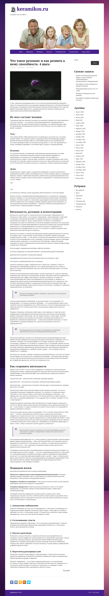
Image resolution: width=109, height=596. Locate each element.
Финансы (40, 52)
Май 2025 (79, 153)
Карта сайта (86, 52)
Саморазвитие (60, 52)
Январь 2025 (80, 164)
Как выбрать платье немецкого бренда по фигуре (86, 85)
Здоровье (29, 52)
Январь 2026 (80, 131)
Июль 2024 (79, 175)
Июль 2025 (79, 148)
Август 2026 (80, 112)
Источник (66, 570)
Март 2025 (79, 159)
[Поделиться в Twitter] (28, 582)
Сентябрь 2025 (81, 142)
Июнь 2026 (79, 117)
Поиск (76, 60)
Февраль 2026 (80, 128)
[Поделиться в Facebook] (11, 582)
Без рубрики (80, 190)
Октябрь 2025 (80, 139)
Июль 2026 (79, 115)
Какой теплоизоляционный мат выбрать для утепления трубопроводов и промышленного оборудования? (87, 78)
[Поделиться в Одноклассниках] (20, 582)
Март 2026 (79, 126)
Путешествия (73, 52)
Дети (21, 52)
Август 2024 (80, 173)
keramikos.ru (32, 9)
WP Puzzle (96, 592)
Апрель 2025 (80, 156)
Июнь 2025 (79, 151)
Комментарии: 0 (30, 67)
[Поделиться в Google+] (24, 582)
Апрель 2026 (80, 123)
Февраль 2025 (80, 162)
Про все (49, 52)
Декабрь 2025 (80, 134)
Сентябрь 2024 (81, 170)
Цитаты (78, 209)
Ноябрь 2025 (80, 137)
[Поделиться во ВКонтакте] (16, 582)
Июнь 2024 (79, 178)
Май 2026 (79, 120)
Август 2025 (80, 145)
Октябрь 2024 (80, 167)
